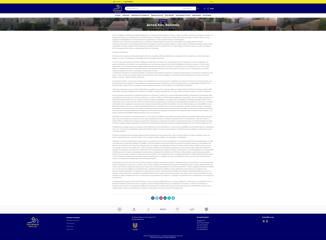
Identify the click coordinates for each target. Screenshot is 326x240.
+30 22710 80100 (128, 1)
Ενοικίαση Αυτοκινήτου (72, 220)
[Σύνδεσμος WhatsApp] (169, 198)
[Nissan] (192, 209)
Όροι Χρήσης (70, 226)
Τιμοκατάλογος (70, 223)
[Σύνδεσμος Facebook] (211, 2)
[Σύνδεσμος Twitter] (157, 198)
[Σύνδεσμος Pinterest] (161, 198)
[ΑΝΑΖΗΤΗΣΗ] (198, 8)
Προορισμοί (163, 20)
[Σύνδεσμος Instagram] (213, 2)
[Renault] (148, 209)
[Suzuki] (134, 209)
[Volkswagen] (119, 209)
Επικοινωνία (69, 229)
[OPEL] (177, 209)
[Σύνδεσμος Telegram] (173, 198)
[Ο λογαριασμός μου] (204, 8)
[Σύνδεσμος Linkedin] (165, 198)
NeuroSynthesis (171, 237)
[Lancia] (206, 209)
